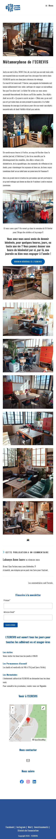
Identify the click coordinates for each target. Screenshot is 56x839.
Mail (30, 827)
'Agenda (43, 685)
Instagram (20, 827)
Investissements (41, 827)
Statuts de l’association (28, 830)
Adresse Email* (9, 611)
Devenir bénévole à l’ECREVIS (28, 261)
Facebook (10, 827)
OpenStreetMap (40, 739)
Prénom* (7, 600)
